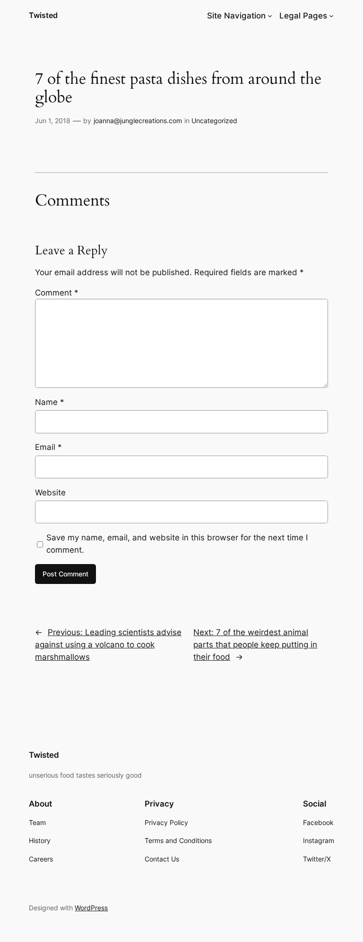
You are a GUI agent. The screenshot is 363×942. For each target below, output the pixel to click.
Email (48, 447)
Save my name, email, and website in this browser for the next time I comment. (177, 544)
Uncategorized (214, 121)
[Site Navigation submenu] (270, 15)
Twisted (43, 15)
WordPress (91, 908)
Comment (56, 292)
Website (50, 492)
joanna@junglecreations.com (138, 121)
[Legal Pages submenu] (331, 15)
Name (49, 402)
